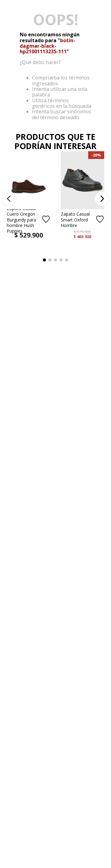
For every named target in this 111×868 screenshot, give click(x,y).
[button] (9, 198)
